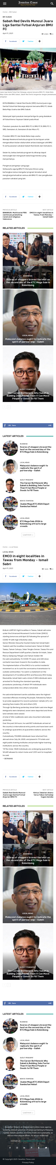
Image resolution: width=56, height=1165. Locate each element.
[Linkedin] (24, 1147)
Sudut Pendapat (28, 389)
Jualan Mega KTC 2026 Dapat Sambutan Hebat (34, 505)
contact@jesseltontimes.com (33, 1141)
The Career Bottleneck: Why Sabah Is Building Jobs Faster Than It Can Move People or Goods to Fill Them (28, 396)
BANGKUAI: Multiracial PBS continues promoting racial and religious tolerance (15, 216)
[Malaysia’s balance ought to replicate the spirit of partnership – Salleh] (28, 317)
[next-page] (8, 407)
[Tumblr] (38, 1147)
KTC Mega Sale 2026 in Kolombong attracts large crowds (33, 523)
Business (27, 276)
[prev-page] (4, 407)
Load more (27, 535)
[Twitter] (46, 1147)
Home (5, 12)
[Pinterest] (31, 1147)
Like (49, 425)
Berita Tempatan (26, 501)
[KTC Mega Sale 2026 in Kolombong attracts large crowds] (10, 522)
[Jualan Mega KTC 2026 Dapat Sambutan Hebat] (10, 504)
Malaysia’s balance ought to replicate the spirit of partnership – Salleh (28, 340)
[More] (39, 41)
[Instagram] (17, 1147)
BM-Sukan (13, 12)
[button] (4, 3)
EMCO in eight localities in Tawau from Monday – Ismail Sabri (41, 215)
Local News (27, 335)
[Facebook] (10, 1147)
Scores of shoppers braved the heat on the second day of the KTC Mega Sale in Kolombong (28, 282)
